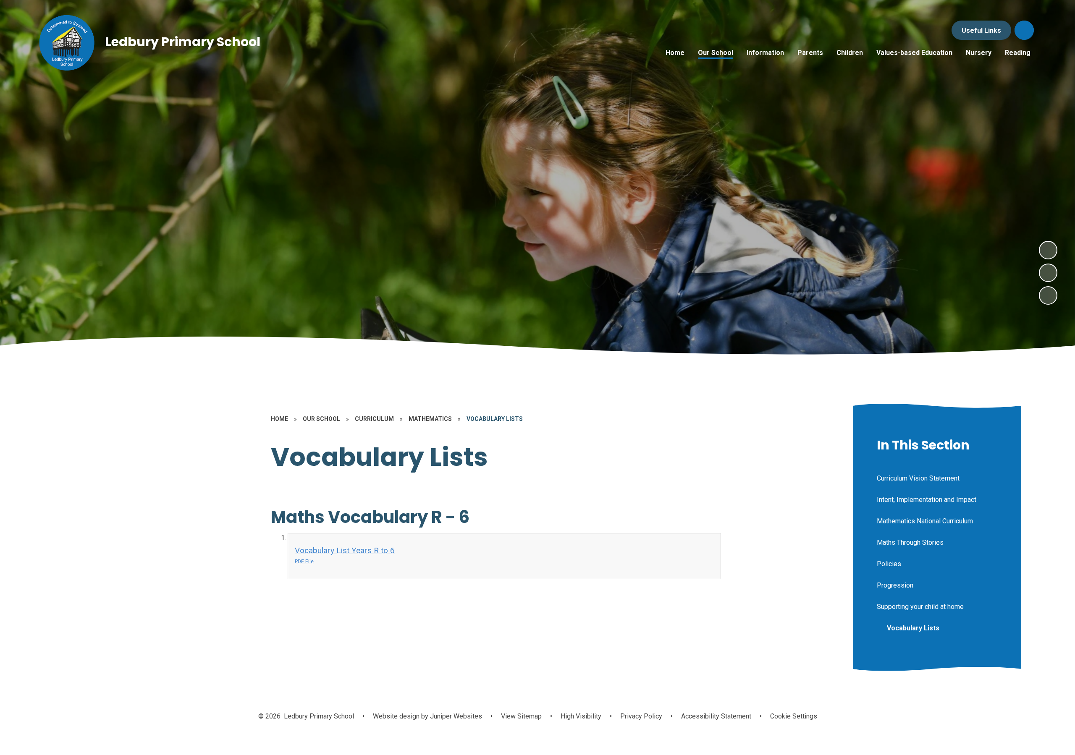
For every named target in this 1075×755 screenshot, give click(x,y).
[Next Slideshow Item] (1048, 250)
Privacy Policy (641, 716)
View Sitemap (521, 716)
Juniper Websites (455, 716)
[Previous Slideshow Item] (1048, 273)
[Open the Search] (1024, 30)
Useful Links (981, 30)
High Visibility (581, 716)
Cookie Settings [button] (793, 716)
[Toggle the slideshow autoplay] (1048, 295)
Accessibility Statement (716, 716)
